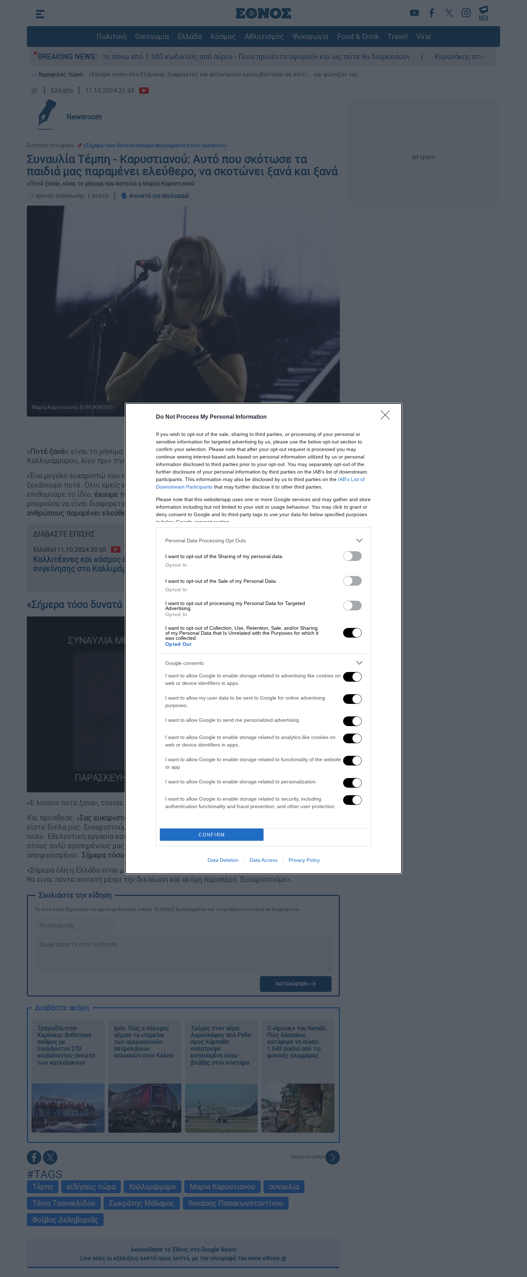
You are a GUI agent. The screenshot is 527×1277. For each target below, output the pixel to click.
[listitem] (263, 540)
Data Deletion (223, 860)
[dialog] (263, 638)
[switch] (352, 556)
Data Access (263, 860)
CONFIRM (212, 834)
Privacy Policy (304, 860)
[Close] (387, 417)
